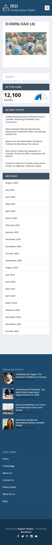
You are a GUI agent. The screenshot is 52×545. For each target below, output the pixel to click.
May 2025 (10, 204)
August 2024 (11, 267)
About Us (7, 473)
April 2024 (10, 295)
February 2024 (12, 310)
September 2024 (13, 260)
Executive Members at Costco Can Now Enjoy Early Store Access (31, 407)
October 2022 (12, 331)
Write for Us (9, 494)
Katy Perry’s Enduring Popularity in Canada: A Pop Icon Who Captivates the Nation (25, 153)
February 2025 (12, 225)
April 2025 (10, 211)
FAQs (5, 501)
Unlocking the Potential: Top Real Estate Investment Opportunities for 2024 (30, 392)
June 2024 (10, 281)
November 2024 (13, 246)
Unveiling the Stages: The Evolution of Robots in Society (31, 375)
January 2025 (12, 232)
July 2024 (9, 274)
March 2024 (11, 303)
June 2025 (10, 197)
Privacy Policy (9, 487)
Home (6, 458)
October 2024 (12, 253)
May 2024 (10, 288)
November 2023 (13, 324)
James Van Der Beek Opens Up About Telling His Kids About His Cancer (24, 142)
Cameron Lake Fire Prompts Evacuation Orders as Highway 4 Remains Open (25, 164)
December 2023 (13, 317)
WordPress (26, 532)
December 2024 (13, 239)
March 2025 (11, 218)
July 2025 (9, 190)
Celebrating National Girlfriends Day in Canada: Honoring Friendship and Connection (25, 119)
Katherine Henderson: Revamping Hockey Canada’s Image (30, 422)
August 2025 (11, 182)
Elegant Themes (25, 528)
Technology (8, 466)
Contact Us (8, 480)
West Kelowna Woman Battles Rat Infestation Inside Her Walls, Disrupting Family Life (25, 132)
